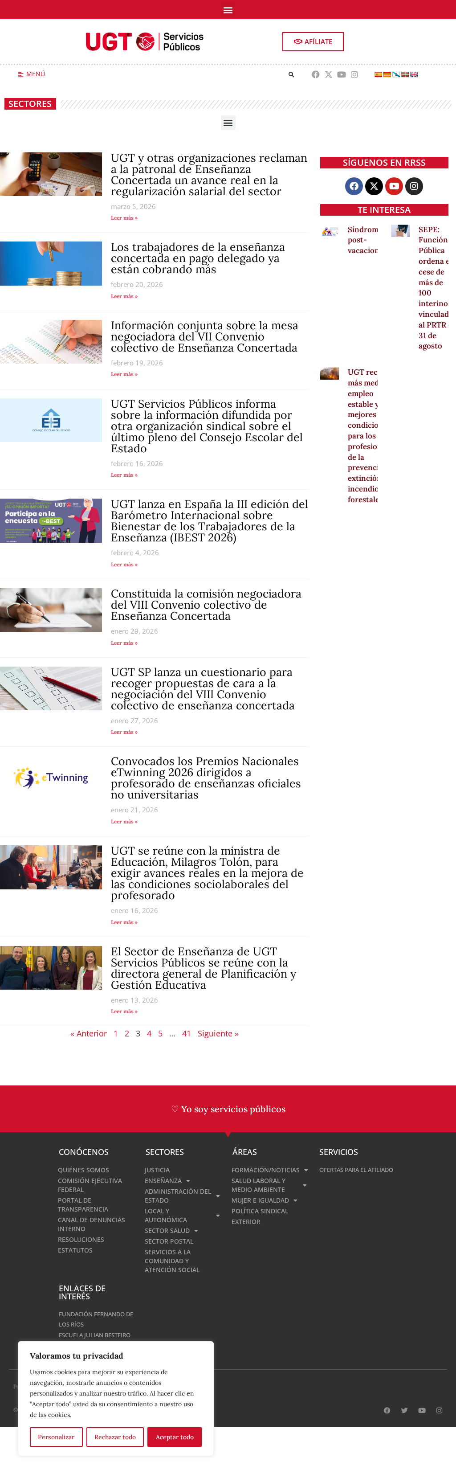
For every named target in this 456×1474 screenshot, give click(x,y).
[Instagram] (354, 74)
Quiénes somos (83, 1170)
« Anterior (88, 1033)
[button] (228, 9)
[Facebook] (315, 74)
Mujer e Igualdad (260, 1200)
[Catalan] (387, 74)
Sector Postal (169, 1241)
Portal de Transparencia (83, 1204)
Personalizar (56, 1437)
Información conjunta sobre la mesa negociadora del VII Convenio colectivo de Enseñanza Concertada (204, 336)
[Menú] (21, 75)
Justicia (157, 1170)
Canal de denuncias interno (91, 1224)
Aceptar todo (175, 1437)
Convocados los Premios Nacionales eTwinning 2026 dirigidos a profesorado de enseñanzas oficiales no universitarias (206, 778)
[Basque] (405, 74)
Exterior (246, 1221)
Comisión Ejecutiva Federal (90, 1185)
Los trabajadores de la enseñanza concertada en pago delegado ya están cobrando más (198, 258)
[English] (414, 74)
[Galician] (396, 74)
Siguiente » (218, 1033)
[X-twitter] (328, 74)
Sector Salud (167, 1230)
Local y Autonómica (166, 1215)
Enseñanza (163, 1180)
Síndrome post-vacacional (367, 240)
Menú (35, 74)
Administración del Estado (178, 1195)
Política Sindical (260, 1211)
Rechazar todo (115, 1437)
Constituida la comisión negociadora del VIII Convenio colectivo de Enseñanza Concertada (206, 604)
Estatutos (75, 1250)
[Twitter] (404, 1410)
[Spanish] (378, 74)
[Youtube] (341, 74)
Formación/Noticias (266, 1170)
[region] (116, 1398)
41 (186, 1033)
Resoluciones (81, 1239)
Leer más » (124, 217)
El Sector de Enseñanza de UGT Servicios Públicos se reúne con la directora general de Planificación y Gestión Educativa (203, 968)
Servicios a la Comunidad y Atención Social (172, 1261)
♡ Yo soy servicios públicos (228, 1108)
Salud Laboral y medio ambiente (258, 1185)
